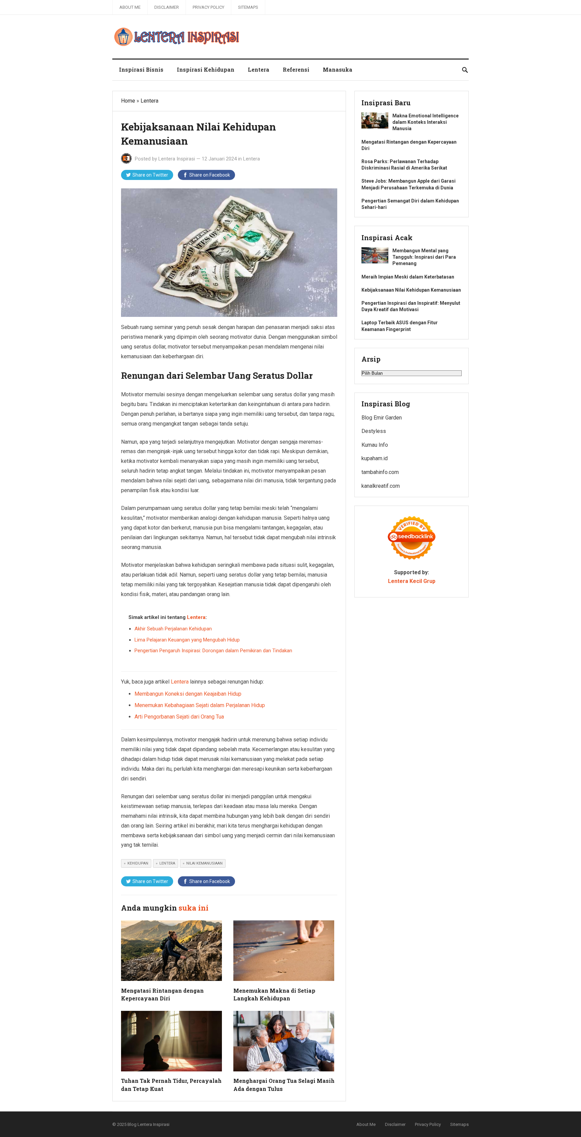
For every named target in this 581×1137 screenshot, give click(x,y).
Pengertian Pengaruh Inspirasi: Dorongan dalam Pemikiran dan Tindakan (213, 651)
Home (128, 101)
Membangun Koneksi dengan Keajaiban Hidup (187, 694)
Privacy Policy (208, 7)
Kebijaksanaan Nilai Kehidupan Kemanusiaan (411, 290)
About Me (130, 7)
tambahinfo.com (380, 472)
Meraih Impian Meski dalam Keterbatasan (407, 277)
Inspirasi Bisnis (141, 69)
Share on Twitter (150, 175)
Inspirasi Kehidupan (205, 69)
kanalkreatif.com (380, 486)
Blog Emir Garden (381, 417)
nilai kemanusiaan (204, 863)
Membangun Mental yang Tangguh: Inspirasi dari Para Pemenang (424, 257)
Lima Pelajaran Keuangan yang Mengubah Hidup (187, 640)
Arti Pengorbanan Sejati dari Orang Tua (179, 716)
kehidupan (137, 863)
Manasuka (337, 69)
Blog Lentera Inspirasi (148, 1124)
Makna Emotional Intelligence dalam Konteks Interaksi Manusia (425, 122)
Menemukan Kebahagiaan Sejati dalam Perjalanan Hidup (199, 705)
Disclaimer (166, 7)
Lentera (258, 69)
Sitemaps (248, 7)
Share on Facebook (209, 175)
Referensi (296, 69)
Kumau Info (374, 445)
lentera (167, 863)
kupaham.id (374, 458)
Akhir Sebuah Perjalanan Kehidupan (173, 629)
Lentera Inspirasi (176, 159)
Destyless (373, 431)
